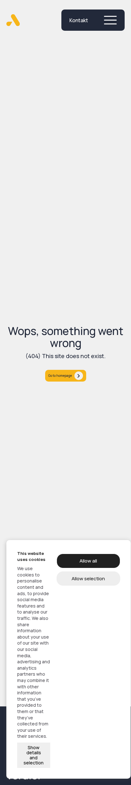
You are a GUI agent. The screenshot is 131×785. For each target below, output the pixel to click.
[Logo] (13, 20)
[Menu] (110, 20)
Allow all (88, 560)
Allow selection (88, 578)
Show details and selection (34, 755)
